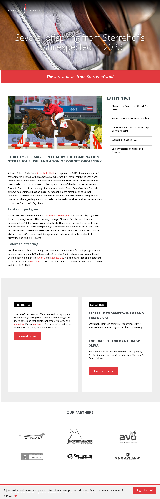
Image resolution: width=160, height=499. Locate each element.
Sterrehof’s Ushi (45, 173)
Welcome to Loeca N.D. (124, 139)
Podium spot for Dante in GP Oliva (130, 118)
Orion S (41, 257)
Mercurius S (36, 261)
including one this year (58, 215)
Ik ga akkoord (144, 490)
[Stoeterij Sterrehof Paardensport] (25, 8)
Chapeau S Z (56, 257)
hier (16, 495)
